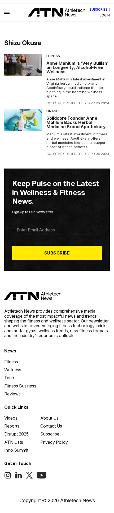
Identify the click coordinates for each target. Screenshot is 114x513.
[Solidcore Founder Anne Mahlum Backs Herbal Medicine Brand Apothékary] (23, 132)
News (10, 351)
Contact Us (51, 426)
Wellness (12, 369)
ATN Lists (13, 442)
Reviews (12, 393)
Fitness (53, 56)
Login (105, 15)
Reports (11, 426)
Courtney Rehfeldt (64, 103)
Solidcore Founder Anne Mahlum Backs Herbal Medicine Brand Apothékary (76, 122)
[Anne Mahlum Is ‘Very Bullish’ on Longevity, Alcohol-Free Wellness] (23, 79)
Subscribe (98, 9)
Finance (53, 111)
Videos (10, 418)
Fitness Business (20, 386)
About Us (49, 418)
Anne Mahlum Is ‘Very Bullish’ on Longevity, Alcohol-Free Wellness (77, 67)
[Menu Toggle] (7, 12)
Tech (9, 377)
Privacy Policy (54, 442)
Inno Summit (16, 450)
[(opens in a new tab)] (7, 477)
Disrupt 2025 (16, 434)
